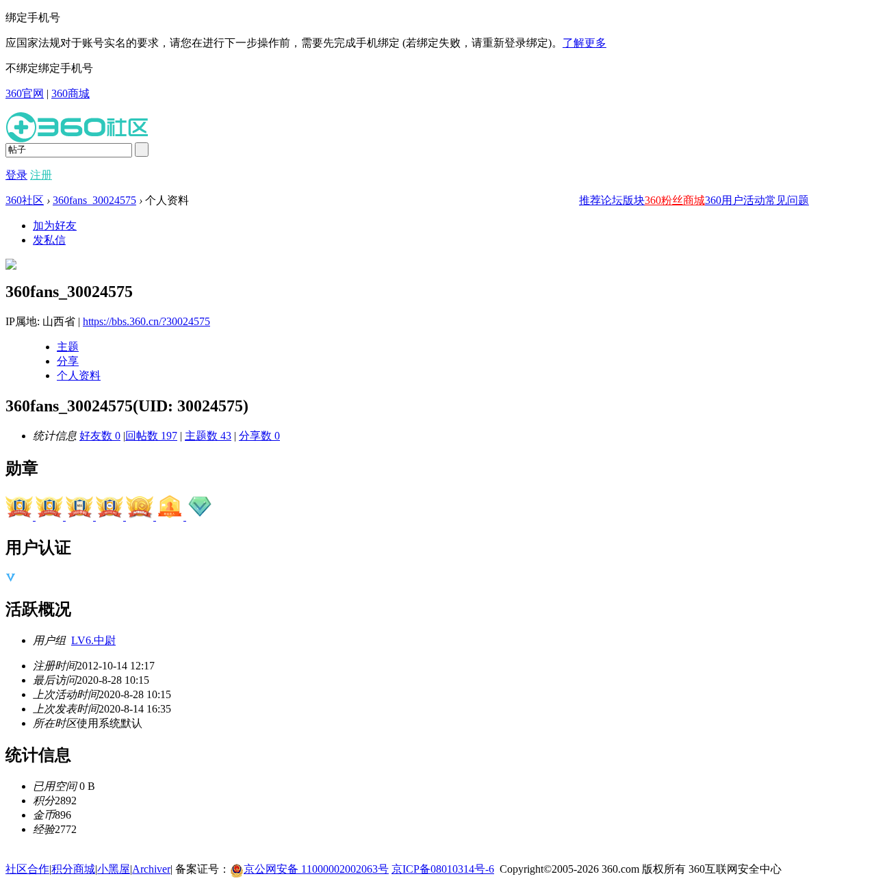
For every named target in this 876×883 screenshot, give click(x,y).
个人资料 (79, 375)
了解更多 (584, 43)
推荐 (590, 200)
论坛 (612, 200)
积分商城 (73, 869)
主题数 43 (208, 436)
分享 (68, 361)
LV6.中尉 (93, 640)
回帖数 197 (151, 436)
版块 (634, 200)
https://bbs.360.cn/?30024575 (146, 321)
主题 (68, 347)
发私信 (49, 240)
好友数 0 (99, 436)
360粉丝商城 (675, 200)
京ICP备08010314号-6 (442, 869)
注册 (41, 175)
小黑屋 (113, 869)
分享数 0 (259, 436)
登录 (16, 175)
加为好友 (55, 225)
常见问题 (787, 200)
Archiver (151, 869)
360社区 (24, 200)
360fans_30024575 (94, 200)
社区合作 (27, 869)
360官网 (24, 93)
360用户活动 (735, 200)
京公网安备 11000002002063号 (316, 869)
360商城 (70, 93)
